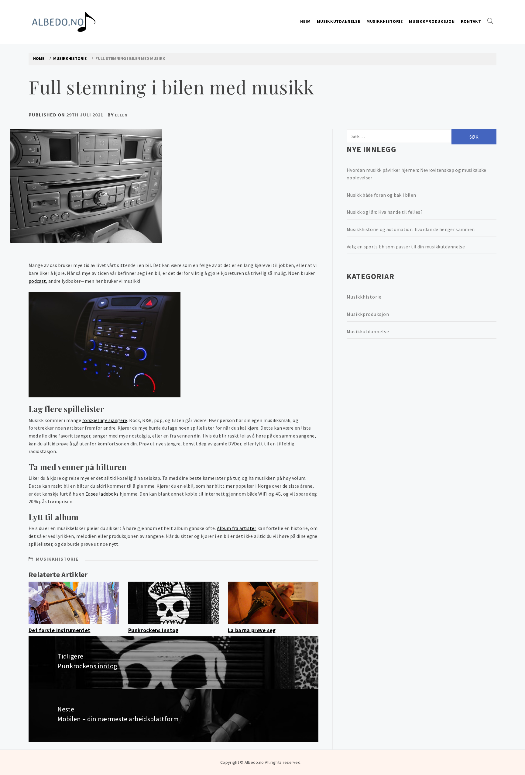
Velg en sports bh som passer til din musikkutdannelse (406, 247)
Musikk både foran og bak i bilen (381, 195)
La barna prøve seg (252, 630)
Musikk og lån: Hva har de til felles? (385, 212)
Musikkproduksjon (432, 21)
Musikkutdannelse (338, 21)
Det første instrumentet (59, 630)
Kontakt (471, 21)
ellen (121, 115)
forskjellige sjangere (104, 420)
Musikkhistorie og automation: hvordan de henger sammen (411, 229)
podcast (37, 281)
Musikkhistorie (384, 21)
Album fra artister (236, 528)
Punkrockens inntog (153, 630)
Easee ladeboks (101, 494)
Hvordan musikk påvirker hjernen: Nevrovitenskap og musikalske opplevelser (416, 174)
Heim (305, 21)
